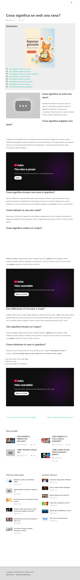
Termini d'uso (10, 574)
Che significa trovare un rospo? (19, 84)
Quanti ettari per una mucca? (59, 495)
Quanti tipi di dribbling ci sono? (60, 510)
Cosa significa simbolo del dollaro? (23, 439)
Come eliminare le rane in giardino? (21, 87)
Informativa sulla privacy (23, 574)
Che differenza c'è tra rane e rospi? (20, 81)
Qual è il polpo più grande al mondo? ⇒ (60, 417)
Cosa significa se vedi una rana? (19, 69)
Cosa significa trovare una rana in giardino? (23, 74)
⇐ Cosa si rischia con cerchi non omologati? (21, 417)
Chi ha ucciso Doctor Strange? (60, 487)
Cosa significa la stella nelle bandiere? (59, 439)
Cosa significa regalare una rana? (20, 71)
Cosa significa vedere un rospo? (19, 79)
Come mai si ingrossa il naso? (60, 503)
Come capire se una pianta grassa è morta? (61, 452)
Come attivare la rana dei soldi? (19, 76)
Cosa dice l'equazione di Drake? (60, 479)
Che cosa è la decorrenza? (58, 518)
